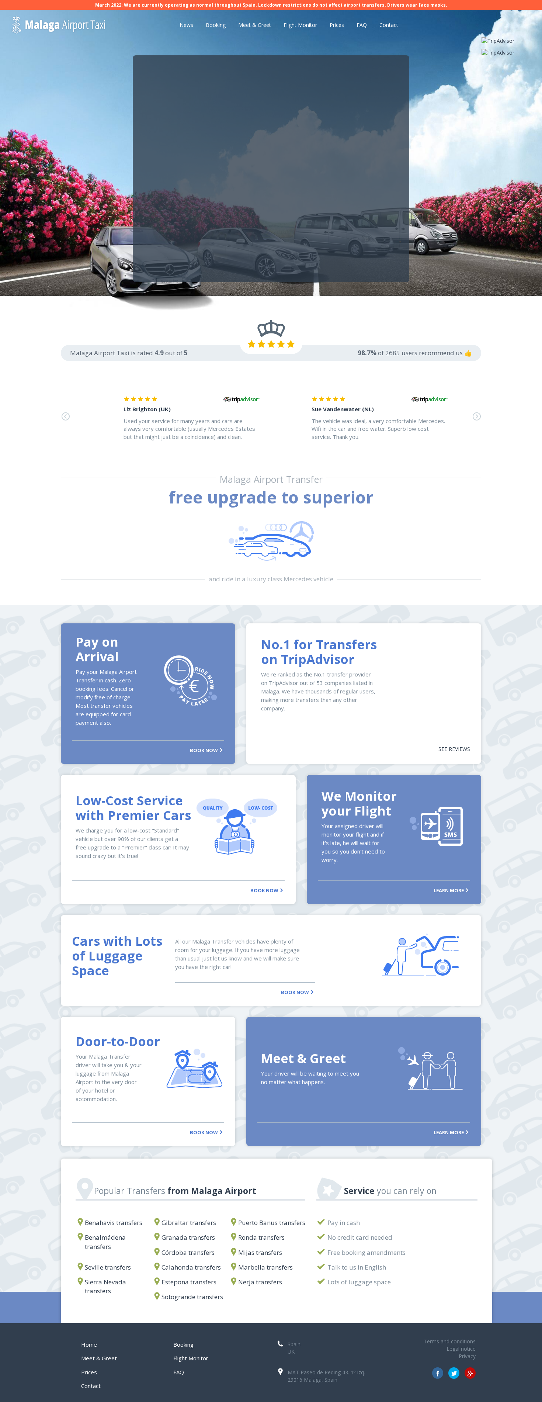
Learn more (449, 890)
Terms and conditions (450, 1341)
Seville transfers (108, 1267)
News (186, 24)
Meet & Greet (254, 24)
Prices (337, 24)
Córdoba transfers (188, 1252)
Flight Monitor (300, 24)
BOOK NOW (204, 750)
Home (89, 1344)
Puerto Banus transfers (271, 1222)
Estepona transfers (188, 1282)
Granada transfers (188, 1237)
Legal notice (461, 1348)
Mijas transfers (260, 1252)
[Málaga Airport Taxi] (67, 25)
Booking (216, 24)
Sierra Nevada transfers (105, 1286)
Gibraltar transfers (188, 1222)
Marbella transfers (265, 1267)
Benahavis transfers (113, 1222)
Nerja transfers (260, 1282)
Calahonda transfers (191, 1267)
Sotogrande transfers (192, 1296)
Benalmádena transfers (105, 1241)
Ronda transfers (261, 1237)
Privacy (467, 1356)
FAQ (362, 24)
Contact (388, 24)
